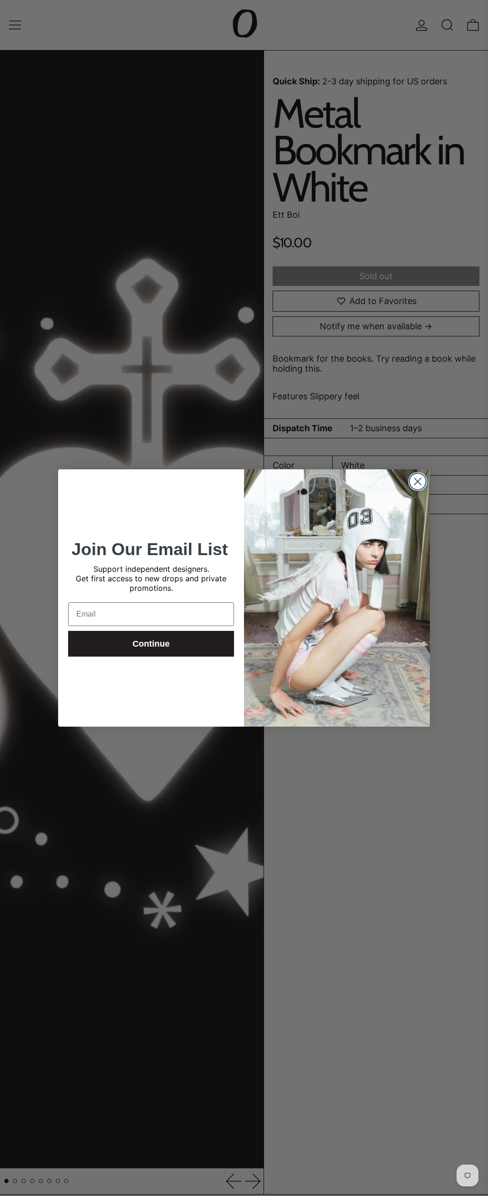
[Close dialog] (417, 481)
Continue (151, 644)
